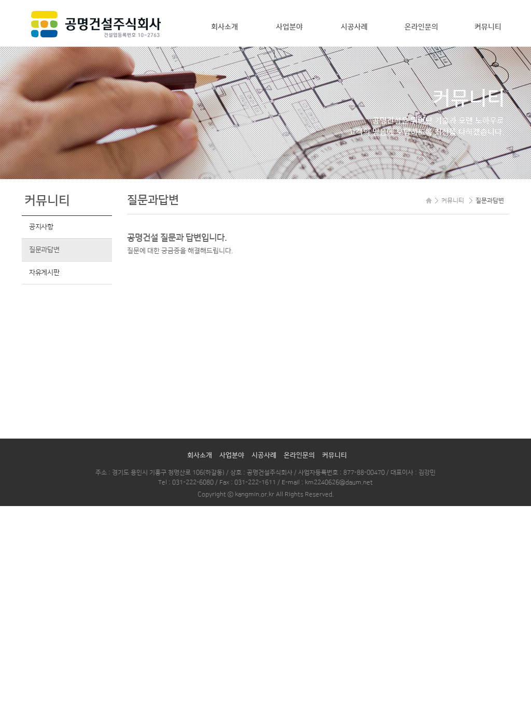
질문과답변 (44, 249)
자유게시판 (44, 272)
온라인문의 (421, 27)
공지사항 (41, 226)
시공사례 (354, 27)
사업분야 (289, 27)
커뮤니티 (487, 27)
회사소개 (224, 27)
